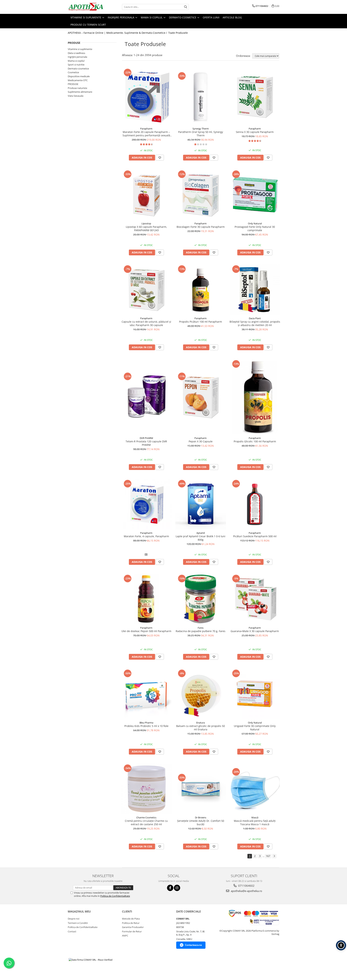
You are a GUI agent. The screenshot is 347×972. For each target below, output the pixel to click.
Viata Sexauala (75, 95)
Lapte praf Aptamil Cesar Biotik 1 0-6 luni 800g (200, 538)
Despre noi (73, 918)
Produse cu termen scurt (88, 24)
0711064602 (245, 885)
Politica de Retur (131, 923)
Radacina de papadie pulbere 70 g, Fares (200, 631)
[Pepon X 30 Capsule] (200, 397)
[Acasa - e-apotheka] (86, 7)
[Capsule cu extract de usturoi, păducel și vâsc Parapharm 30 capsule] (146, 289)
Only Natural (255, 223)
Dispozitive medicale (79, 76)
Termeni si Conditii (78, 923)
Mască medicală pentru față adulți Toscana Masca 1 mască (255, 822)
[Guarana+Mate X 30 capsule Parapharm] (255, 599)
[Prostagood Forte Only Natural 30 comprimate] (255, 195)
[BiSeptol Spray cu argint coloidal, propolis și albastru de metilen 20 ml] (255, 289)
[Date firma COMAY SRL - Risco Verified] (90, 959)
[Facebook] (170, 888)
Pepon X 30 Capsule (201, 441)
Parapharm (146, 128)
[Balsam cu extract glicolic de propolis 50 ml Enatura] (200, 694)
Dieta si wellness (76, 53)
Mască (254, 817)
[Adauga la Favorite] (160, 157)
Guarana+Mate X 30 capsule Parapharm (255, 631)
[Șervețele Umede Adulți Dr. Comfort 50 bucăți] (200, 789)
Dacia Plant (255, 318)
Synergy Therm (200, 128)
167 (268, 856)
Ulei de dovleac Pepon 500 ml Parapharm (146, 631)
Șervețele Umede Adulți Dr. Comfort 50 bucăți (200, 822)
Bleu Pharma (146, 722)
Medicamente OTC (78, 80)
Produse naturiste (77, 88)
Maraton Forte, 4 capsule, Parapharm (146, 536)
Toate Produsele (178, 32)
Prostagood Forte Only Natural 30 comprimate (255, 228)
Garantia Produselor (133, 927)
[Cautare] (185, 7)
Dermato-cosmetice (78, 68)
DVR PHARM (146, 438)
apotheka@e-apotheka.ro (246, 891)
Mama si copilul (76, 60)
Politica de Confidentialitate (115, 896)
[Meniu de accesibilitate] (341, 945)
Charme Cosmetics (146, 817)
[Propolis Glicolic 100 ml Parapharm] (255, 397)
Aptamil (200, 533)
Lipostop (146, 223)
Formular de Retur (132, 931)
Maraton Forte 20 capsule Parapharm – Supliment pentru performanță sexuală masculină (146, 133)
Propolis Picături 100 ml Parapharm (200, 321)
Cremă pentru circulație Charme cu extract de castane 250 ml (146, 822)
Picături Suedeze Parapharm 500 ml (255, 536)
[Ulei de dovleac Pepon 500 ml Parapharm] (146, 599)
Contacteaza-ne (193, 945)
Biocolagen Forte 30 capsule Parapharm (201, 226)
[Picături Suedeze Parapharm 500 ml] (255, 504)
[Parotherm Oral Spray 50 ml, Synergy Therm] (200, 96)
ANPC (125, 935)
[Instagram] (177, 888)
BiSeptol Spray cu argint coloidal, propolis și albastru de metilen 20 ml (255, 323)
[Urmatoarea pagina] (274, 856)
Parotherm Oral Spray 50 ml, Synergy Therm (200, 133)
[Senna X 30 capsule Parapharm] (255, 96)
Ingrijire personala (77, 56)
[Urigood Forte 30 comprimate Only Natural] (255, 694)
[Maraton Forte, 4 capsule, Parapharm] (146, 504)
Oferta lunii (211, 17)
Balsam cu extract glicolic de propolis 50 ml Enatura (200, 727)
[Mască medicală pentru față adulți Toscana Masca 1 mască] (255, 788)
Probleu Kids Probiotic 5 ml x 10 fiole (146, 726)
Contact (72, 931)
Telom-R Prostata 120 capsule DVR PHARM (146, 443)
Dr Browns (200, 817)
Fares (201, 627)
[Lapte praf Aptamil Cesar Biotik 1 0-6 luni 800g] (200, 504)
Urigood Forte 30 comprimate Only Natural (255, 727)
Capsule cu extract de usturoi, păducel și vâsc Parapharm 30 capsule (146, 323)
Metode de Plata (131, 918)
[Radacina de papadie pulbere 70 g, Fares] (200, 599)
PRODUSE (73, 84)
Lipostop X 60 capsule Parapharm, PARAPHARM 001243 (146, 228)
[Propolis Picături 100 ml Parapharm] (200, 289)
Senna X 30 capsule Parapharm (255, 132)
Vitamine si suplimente (80, 49)
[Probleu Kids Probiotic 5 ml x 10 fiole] (146, 694)
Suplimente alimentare (80, 91)
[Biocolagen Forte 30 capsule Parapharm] (200, 195)
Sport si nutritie (76, 64)
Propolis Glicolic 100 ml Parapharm (255, 441)
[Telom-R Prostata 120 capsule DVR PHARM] (146, 397)
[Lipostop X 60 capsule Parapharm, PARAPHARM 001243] (146, 195)
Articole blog (232, 17)
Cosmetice (73, 72)
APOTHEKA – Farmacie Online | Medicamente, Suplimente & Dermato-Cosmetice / (118, 32)
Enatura (200, 722)
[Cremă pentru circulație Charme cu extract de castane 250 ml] (146, 789)
